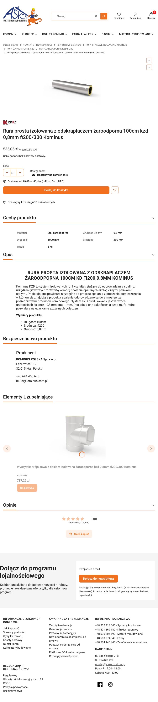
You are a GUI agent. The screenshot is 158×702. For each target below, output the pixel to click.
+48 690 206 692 (105, 633)
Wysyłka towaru (12, 636)
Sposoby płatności (14, 632)
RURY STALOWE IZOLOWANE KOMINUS (106, 45)
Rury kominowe (44, 45)
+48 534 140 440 (105, 642)
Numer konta (11, 643)
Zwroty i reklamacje (60, 625)
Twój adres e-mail (89, 569)
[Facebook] (100, 684)
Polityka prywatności (15, 687)
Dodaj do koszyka (56, 190)
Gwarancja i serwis (60, 629)
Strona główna (10, 45)
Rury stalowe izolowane (69, 45)
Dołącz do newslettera (98, 578)
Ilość (6, 165)
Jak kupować (11, 628)
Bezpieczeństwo (13, 690)
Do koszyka (27, 487)
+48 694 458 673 (27, 376)
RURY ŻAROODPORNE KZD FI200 (56, 48)
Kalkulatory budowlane (17, 647)
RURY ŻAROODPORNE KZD (20, 48)
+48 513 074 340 (105, 638)
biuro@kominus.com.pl (32, 381)
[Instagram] (110, 684)
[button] (103, 16)
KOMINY (27, 45)
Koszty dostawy (12, 639)
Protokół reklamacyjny (62, 633)
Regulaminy (10, 675)
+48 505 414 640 (105, 625)
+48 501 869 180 (105, 629)
